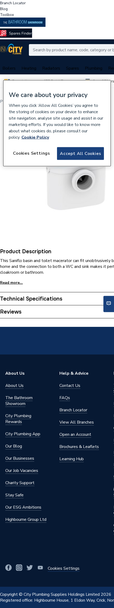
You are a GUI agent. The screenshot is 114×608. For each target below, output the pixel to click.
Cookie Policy (35, 137)
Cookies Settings (31, 153)
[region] (57, 123)
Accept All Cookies (80, 153)
